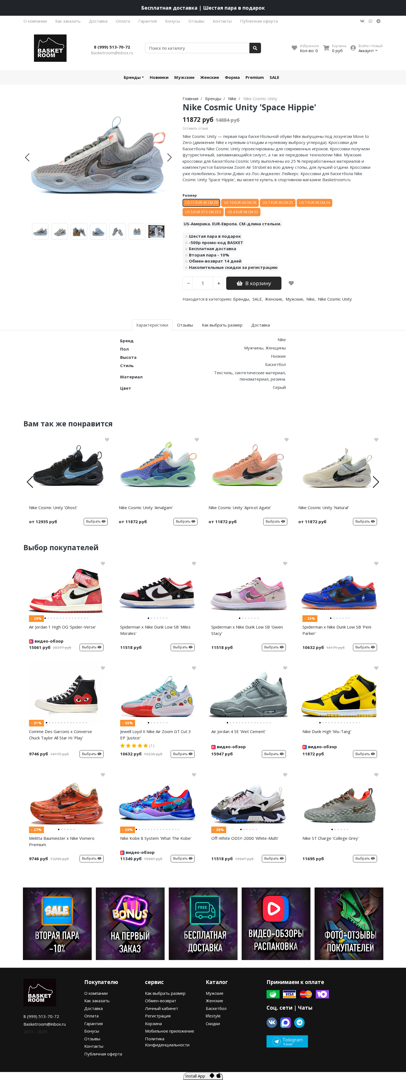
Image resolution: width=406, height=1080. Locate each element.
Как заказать (68, 21)
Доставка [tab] (260, 325)
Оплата (123, 21)
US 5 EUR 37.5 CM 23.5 (203, 212)
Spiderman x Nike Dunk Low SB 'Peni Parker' (336, 630)
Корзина (153, 1023)
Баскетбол (216, 1008)
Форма (232, 77)
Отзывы (196, 21)
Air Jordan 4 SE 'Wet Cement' (238, 731)
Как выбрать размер (165, 993)
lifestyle (213, 1015)
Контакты (222, 21)
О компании (35, 21)
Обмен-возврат (160, 1000)
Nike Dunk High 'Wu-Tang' (326, 731)
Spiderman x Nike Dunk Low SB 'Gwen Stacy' (247, 630)
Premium (255, 77)
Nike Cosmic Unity (335, 299)
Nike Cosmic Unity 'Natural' (323, 507)
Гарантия (147, 21)
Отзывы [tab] (185, 325)
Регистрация (158, 1015)
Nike (310, 299)
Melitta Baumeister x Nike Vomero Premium (61, 841)
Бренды (132, 77)
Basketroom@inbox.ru (112, 52)
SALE (274, 77)
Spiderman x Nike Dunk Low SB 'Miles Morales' (155, 630)
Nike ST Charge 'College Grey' (330, 838)
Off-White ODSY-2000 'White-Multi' (244, 838)
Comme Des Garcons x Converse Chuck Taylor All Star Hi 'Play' (60, 735)
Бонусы (172, 21)
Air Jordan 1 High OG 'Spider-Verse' (62, 627)
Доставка (98, 21)
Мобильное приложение (169, 1031)
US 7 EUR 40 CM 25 (278, 202)
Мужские (184, 77)
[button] (27, 157)
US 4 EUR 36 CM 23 (243, 212)
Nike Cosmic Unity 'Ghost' (53, 507)
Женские (209, 77)
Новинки (159, 77)
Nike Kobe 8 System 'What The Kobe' (155, 838)
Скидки (213, 1023)
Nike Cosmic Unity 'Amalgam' (146, 507)
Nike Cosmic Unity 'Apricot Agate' (240, 507)
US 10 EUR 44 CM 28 (240, 202)
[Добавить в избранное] (291, 283)
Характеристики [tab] (152, 325)
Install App (197, 1076)
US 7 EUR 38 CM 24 (314, 202)
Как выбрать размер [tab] (222, 325)
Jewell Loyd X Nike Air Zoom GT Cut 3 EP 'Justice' (155, 735)
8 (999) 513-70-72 (112, 47)
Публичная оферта (259, 21)
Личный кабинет (161, 1008)
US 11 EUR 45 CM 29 (201, 202)
